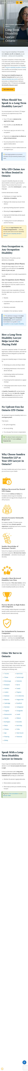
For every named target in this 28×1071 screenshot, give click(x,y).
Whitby (6, 740)
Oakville (6, 718)
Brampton (7, 685)
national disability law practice (10, 79)
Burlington (7, 722)
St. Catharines (20, 696)
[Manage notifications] (2, 1069)
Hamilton (6, 688)
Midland (18, 718)
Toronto (6, 673)
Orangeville (19, 710)
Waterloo (6, 699)
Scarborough (20, 677)
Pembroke (19, 736)
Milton (6, 725)
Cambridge (7, 703)
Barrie (18, 685)
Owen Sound (19, 733)
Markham (6, 707)
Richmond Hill (8, 714)
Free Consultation (8, 89)
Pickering (6, 736)
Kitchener (6, 696)
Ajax (5, 733)
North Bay (19, 725)
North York (19, 673)
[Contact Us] (20, 2)
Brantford (19, 703)
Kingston (18, 692)
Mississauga (7, 681)
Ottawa (6, 677)
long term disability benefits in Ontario (15, 67)
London (6, 692)
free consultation (13, 793)
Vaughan (6, 710)
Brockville (19, 722)
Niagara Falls (19, 699)
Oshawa (6, 729)
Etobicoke (19, 681)
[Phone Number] (17, 2)
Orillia (18, 729)
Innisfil (18, 714)
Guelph (18, 688)
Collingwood (19, 707)
